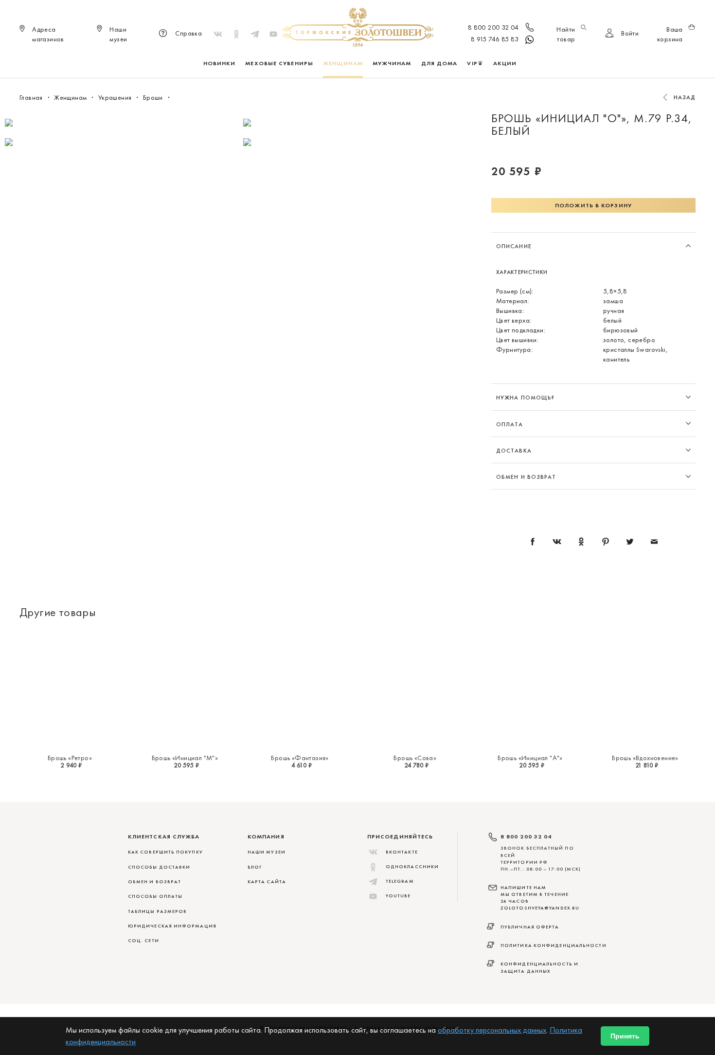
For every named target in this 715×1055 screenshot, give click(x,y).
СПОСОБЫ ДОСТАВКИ (159, 867)
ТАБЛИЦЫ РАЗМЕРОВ (157, 911)
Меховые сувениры (279, 63)
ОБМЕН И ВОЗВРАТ (154, 881)
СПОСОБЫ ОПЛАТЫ (155, 896)
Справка (188, 33)
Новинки (219, 63)
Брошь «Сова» (414, 757)
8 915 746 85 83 (495, 39)
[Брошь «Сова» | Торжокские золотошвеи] (415, 689)
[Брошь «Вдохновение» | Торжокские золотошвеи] (645, 689)
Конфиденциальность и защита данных (539, 967)
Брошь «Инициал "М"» (185, 757)
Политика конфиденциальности (553, 945)
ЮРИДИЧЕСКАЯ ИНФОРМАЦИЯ (172, 926)
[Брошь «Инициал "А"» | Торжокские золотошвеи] (530, 689)
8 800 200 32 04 (493, 27)
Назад (685, 97)
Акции (505, 63)
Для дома (439, 63)
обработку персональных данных (492, 1030)
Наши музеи (267, 852)
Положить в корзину (593, 205)
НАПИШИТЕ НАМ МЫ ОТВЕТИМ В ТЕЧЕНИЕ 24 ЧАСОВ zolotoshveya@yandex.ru (539, 897)
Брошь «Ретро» (70, 757)
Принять (625, 1036)
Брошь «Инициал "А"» (530, 757)
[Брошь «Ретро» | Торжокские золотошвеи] (70, 689)
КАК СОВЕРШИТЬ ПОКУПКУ (165, 852)
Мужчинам (392, 63)
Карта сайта (267, 881)
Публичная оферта (529, 927)
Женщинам (343, 63)
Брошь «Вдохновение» (645, 757)
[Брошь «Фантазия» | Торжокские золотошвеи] (300, 689)
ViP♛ (475, 63)
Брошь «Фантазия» (299, 757)
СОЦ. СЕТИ (143, 940)
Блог (255, 867)
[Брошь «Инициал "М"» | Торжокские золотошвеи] (185, 689)
